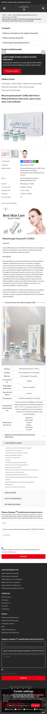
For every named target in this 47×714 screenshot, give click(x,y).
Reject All (11, 705)
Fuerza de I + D (6, 603)
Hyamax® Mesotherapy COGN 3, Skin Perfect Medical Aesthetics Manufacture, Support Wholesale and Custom (32, 171)
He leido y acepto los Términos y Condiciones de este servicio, (21, 551)
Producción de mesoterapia (11, 90)
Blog (3, 626)
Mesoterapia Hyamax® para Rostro (25, 15)
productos (5, 606)
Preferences (29, 709)
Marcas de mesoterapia (26, 87)
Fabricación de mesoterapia (32, 83)
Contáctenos (6, 609)
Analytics (19, 709)
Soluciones (5, 600)
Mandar (23, 556)
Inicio (4, 15)
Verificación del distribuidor (10, 620)
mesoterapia (6, 83)
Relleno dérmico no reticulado (11, 582)
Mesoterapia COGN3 (9, 17)
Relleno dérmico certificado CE (11, 585)
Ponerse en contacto (12, 71)
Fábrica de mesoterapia (9, 87)
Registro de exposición (9, 629)
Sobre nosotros (6, 597)
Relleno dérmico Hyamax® (10, 573)
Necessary (10, 709)
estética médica (16, 83)
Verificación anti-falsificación (10, 632)
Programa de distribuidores (10, 617)
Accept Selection (23, 705)
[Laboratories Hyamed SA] (24, 8)
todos (9, 15)
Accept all (35, 705)
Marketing (39, 709)
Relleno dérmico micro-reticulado (12, 579)
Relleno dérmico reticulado (10, 576)
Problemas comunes (8, 623)
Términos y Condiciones (9, 552)
